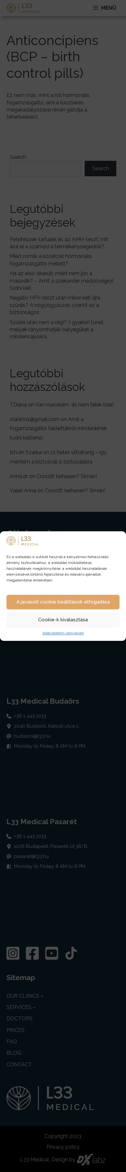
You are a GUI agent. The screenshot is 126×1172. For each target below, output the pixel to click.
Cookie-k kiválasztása (63, 620)
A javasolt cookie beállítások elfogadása (63, 602)
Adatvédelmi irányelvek (63, 633)
